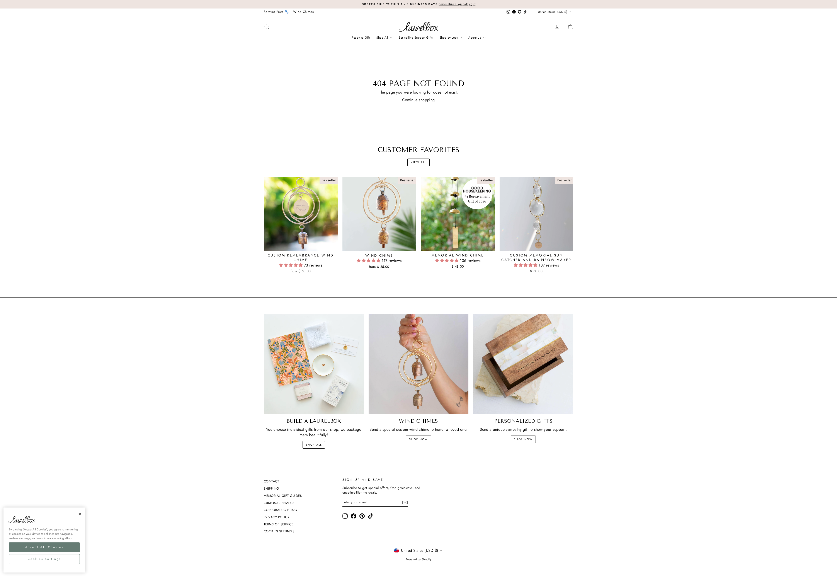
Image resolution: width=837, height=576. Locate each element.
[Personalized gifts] (523, 364)
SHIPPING (271, 488)
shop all (314, 445)
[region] (44, 540)
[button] (291, 265)
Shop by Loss (449, 37)
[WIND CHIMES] (419, 364)
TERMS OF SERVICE (278, 524)
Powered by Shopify (418, 559)
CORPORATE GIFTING (280, 510)
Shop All (382, 37)
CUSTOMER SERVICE (279, 503)
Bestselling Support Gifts (416, 37)
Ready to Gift (361, 37)
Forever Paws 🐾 (276, 11)
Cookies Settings (279, 531)
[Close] (80, 514)
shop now (418, 439)
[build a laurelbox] (314, 364)
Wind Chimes (303, 11)
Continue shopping (418, 100)
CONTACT (271, 481)
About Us (475, 37)
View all (418, 162)
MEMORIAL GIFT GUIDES (283, 495)
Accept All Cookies (44, 547)
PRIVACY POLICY (276, 517)
